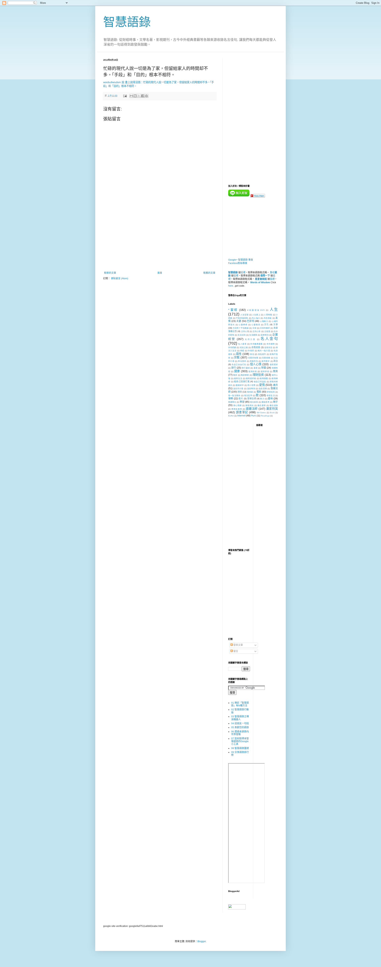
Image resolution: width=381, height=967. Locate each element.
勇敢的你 (254, 361)
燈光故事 (254, 402)
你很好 (251, 351)
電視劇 (250, 392)
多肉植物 (271, 344)
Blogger (201, 941)
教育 (275, 371)
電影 (259, 391)
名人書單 (242, 344)
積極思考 (265, 402)
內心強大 (256, 318)
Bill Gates (261, 412)
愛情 (262, 384)
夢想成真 (271, 392)
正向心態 (257, 331)
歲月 (275, 385)
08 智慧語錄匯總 (240, 748)
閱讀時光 (232, 402)
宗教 (237, 357)
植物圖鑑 (264, 378)
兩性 (239, 353)
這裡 (243, 272)
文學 (275, 324)
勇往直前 (242, 361)
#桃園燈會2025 (256, 310)
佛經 (242, 351)
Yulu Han (259, 195)
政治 (275, 361)
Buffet (231, 416)
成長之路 (244, 347)
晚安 (235, 375)
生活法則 (242, 335)
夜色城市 (262, 354)
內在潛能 (268, 318)
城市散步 (266, 361)
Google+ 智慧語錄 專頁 (240, 259)
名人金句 (269, 339)
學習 (242, 402)
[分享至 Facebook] (143, 96)
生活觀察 (253, 335)
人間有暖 (268, 315)
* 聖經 (233, 309)
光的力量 (250, 339)
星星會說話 (261, 279)
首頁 (159, 273)
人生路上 (256, 315)
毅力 (262, 399)
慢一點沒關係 (234, 395)
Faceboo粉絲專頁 (237, 263)
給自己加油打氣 (242, 381)
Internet (241, 415)
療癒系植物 (236, 409)
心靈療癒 (243, 325)
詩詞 (240, 392)
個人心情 (256, 364)
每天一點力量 (264, 351)
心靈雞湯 (255, 325)
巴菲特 (250, 321)
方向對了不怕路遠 (241, 328)
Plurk (253, 415)
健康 (237, 371)
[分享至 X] (139, 96)
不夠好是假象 (242, 318)
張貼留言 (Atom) (119, 278)
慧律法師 (251, 398)
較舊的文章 (209, 273)
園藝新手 (240, 385)
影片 (241, 398)
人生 (274, 309)
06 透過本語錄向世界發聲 (240, 733)
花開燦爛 (266, 358)
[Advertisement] (159, 239)
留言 (235, 651)
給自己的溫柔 (260, 381)
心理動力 (264, 321)
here (230, 285)
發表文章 (238, 645)
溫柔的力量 (238, 388)
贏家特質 (272, 408)
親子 (275, 402)
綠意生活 (271, 395)
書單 (256, 368)
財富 (263, 367)
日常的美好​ (265, 328)
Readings (265, 416)
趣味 (270, 398)
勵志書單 (262, 405)
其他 (252, 354)
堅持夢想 (265, 371)
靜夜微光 (249, 405)
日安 (254, 328)
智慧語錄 (127, 22)
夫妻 (238, 321)
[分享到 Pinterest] (146, 96)
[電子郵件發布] (124, 95)
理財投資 (258, 374)
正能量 (267, 331)
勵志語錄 (274, 405)
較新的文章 (110, 273)
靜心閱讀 (237, 405)
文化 (266, 324)
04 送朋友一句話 (240, 723)
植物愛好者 (251, 378)
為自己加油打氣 (239, 364)
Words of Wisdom (260, 282)
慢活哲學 (248, 395)
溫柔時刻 (251, 388)
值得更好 (274, 364)
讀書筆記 (242, 412)
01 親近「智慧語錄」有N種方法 (240, 704)
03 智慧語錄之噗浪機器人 (240, 718)
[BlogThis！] (135, 96)
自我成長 (255, 347)
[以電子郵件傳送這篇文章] (131, 96)
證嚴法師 (252, 408)
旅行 (233, 367)
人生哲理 (244, 315)
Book (272, 412)
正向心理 (245, 331)
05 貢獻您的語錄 (240, 727)
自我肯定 (268, 347)
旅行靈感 (246, 368)
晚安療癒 (245, 375)
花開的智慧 (253, 358)
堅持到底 (252, 371)
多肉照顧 (232, 347)
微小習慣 (251, 385)
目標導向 (265, 335)
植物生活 (238, 378)
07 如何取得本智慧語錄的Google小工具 (240, 741)
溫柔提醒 (263, 388)
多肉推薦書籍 (256, 344)
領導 (230, 398)
